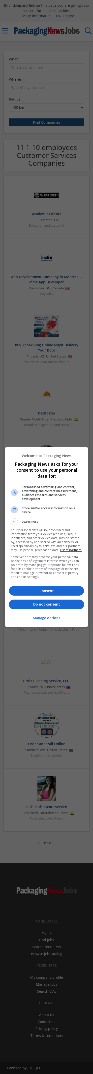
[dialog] (47, 537)
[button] (46, 521)
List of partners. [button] (71, 550)
